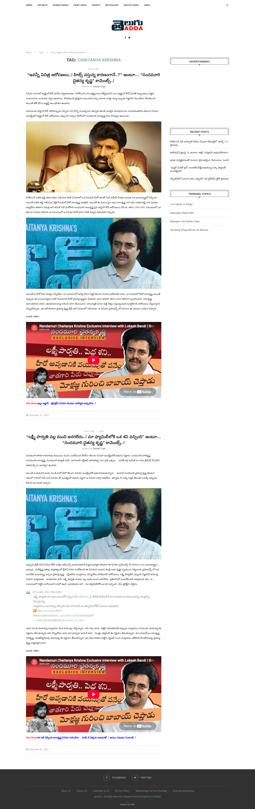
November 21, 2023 (73, 620)
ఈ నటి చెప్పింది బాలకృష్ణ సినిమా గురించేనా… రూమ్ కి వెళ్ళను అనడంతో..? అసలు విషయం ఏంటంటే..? (86, 737)
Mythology (112, 5)
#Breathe (84, 596)
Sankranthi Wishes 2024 (182, 213)
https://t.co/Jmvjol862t (49, 610)
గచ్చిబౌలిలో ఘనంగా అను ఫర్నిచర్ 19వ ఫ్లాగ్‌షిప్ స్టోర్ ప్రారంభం (199, 178)
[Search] (227, 5)
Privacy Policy (122, 791)
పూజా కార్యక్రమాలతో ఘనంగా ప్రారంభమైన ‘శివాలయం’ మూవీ (199, 160)
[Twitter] (129, 37)
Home (29, 52)
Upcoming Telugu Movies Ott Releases (189, 230)
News (29, 5)
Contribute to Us (101, 791)
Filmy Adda (80, 5)
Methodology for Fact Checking (151, 791)
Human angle (61, 5)
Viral (147, 5)
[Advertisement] (199, 94)
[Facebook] (125, 37)
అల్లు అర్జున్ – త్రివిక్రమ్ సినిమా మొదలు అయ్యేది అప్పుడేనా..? (66, 403)
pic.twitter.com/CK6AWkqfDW (77, 615)
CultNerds (156, 796)
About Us (65, 791)
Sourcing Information (183, 791)
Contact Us (81, 791)
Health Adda (131, 5)
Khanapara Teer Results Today (185, 221)
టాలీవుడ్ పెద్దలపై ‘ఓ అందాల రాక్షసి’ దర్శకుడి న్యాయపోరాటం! (199, 152)
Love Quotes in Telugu (181, 204)
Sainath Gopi (99, 86)
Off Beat (42, 5)
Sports (96, 5)
